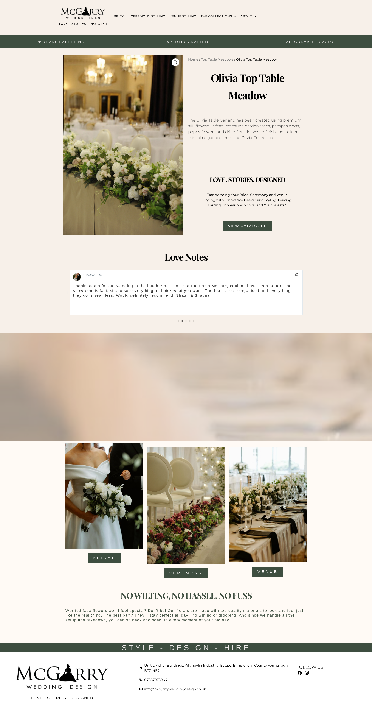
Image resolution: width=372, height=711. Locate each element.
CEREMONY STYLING (148, 16)
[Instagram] (307, 672)
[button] (175, 62)
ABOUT (246, 16)
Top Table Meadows (217, 59)
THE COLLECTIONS (216, 16)
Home (193, 59)
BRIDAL (120, 16)
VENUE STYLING (183, 16)
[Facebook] (299, 672)
